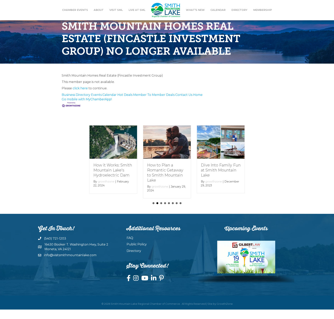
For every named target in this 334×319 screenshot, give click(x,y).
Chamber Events (75, 9)
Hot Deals (124, 95)
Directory (239, 9)
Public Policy (137, 244)
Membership (262, 9)
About (99, 9)
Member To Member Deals (154, 95)
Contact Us (183, 95)
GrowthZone (225, 303)
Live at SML (137, 9)
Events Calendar (104, 95)
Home (198, 95)
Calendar (218, 9)
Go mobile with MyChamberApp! (87, 99)
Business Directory (76, 95)
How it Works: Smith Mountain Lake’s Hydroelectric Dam (112, 170)
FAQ (130, 238)
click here (80, 88)
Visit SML (116, 9)
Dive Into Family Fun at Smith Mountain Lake (221, 170)
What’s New (195, 9)
